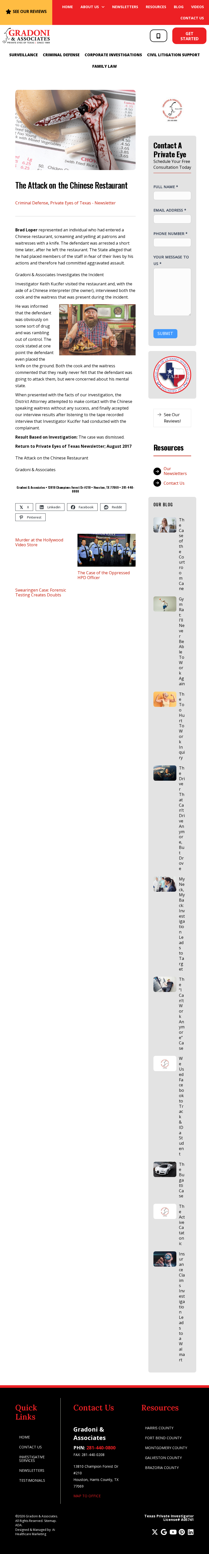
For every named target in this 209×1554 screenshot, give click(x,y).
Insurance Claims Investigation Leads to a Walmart (182, 1307)
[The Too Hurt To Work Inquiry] (164, 699)
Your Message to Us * (171, 260)
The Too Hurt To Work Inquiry (182, 726)
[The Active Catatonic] (164, 1211)
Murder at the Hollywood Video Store (39, 542)
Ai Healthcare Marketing (35, 1532)
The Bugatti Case (181, 1180)
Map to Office (87, 1495)
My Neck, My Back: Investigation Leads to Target (182, 924)
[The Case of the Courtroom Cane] (164, 525)
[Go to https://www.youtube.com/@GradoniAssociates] (172, 1532)
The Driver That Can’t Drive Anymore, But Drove (182, 818)
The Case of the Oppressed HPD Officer (103, 575)
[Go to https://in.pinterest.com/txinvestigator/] (181, 1532)
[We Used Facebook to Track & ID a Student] (164, 1063)
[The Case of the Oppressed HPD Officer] (106, 550)
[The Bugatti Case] (164, 1169)
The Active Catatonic (182, 1224)
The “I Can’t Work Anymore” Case (182, 1013)
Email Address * (169, 210)
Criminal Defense (31, 203)
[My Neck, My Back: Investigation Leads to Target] (164, 884)
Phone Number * (170, 233)
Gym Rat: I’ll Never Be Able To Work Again (182, 641)
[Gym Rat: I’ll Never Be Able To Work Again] (164, 604)
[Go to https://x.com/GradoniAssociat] (155, 1532)
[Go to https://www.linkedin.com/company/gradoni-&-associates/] (190, 1532)
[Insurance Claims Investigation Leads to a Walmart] (164, 1259)
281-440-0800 (100, 1448)
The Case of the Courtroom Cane (182, 554)
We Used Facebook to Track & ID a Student (181, 1106)
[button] (158, 36)
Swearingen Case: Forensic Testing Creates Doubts (40, 592)
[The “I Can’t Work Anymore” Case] (164, 984)
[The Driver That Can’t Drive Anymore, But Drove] (164, 773)
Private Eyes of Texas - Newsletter (83, 203)
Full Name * (165, 186)
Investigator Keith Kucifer (39, 284)
